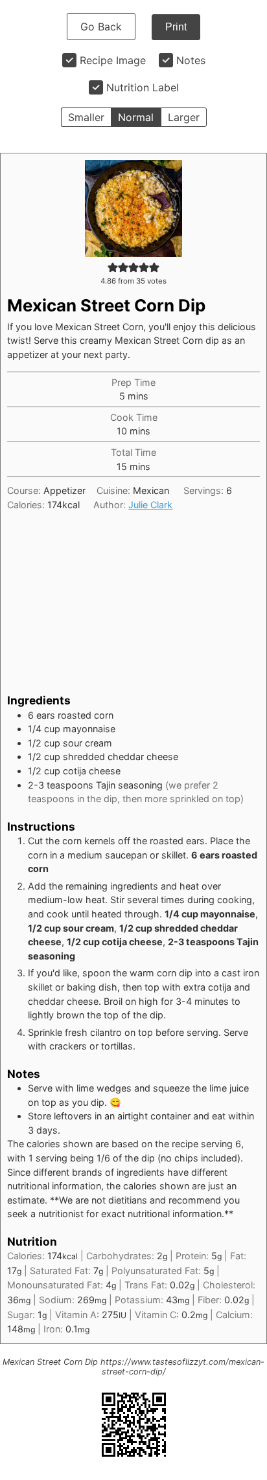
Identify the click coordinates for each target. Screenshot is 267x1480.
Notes (190, 60)
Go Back (101, 26)
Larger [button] (184, 117)
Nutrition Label (142, 87)
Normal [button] (136, 117)
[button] (113, 267)
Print (176, 26)
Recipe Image (113, 60)
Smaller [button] (86, 117)
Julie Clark (150, 504)
